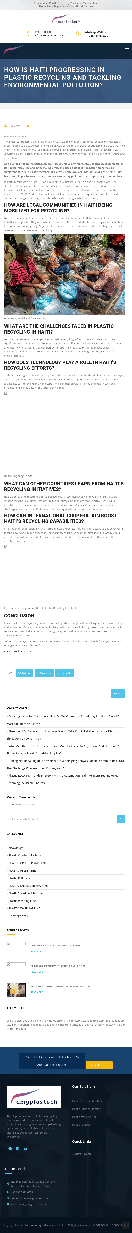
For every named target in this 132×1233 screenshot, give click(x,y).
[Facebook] (10, 1148)
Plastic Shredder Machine (26, 893)
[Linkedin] (17, 1148)
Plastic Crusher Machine (18, 651)
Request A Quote (81, 1153)
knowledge (16, 848)
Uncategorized (18, 916)
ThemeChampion (119, 1224)
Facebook (45, 673)
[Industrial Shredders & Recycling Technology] (66, 18)
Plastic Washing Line (22, 901)
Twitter (25, 673)
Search (118, 693)
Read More (37, 951)
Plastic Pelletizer (19, 878)
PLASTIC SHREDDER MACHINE (28, 886)
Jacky (17, 125)
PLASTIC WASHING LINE (24, 908)
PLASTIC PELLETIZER (22, 870)
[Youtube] (25, 1148)
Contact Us (99, 1065)
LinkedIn (65, 673)
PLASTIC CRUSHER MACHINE (27, 863)
